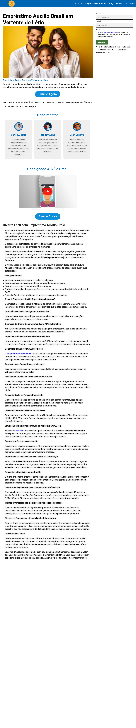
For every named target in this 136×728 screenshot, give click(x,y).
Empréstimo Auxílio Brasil (19, 353)
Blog (111, 3)
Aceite (98, 29)
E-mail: (98, 21)
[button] (47, 192)
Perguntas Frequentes (95, 3)
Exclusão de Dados (125, 3)
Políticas (113, 32)
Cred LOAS (77, 3)
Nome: (98, 13)
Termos (106, 32)
